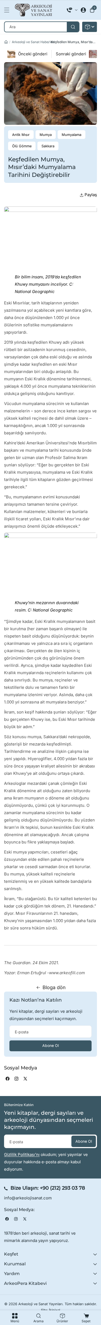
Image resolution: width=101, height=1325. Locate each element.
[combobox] (41, 26)
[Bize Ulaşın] (72, 10)
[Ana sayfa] (6, 42)
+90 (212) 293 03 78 (62, 1188)
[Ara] (73, 27)
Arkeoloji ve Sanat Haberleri (33, 42)
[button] (8, 10)
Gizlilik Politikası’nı (22, 1154)
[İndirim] (89, 27)
